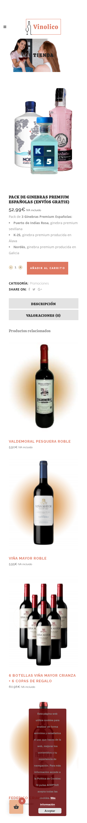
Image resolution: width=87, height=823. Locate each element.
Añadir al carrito (47, 268)
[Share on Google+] (40, 289)
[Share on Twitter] (33, 289)
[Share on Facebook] (29, 289)
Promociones (39, 283)
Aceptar (50, 811)
